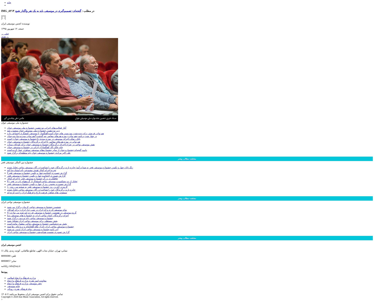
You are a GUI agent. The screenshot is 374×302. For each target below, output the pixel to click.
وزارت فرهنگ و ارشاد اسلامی (21, 278)
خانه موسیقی (13, 286)
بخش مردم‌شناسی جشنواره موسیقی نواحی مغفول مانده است (37, 224)
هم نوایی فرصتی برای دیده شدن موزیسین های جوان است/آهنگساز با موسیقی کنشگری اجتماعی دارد (55, 133)
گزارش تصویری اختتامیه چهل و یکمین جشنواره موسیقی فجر (36, 176)
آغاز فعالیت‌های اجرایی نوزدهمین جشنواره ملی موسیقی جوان (36, 128)
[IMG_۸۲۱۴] (59, 120)
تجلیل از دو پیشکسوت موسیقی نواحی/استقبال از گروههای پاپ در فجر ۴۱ (42, 181)
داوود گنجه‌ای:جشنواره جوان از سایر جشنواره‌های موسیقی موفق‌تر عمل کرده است (47, 150)
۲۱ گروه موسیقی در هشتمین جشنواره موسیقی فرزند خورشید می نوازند (41, 212)
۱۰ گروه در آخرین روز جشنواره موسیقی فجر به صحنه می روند (37, 187)
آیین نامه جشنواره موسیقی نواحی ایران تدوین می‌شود (32, 229)
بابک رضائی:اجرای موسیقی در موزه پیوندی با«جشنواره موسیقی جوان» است (43, 139)
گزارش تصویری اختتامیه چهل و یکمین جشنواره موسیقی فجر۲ (37, 173)
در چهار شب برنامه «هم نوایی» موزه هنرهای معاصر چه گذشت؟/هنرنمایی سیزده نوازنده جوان (52, 136)
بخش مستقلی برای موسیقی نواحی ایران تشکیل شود (32, 221)
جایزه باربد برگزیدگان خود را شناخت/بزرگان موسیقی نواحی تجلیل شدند (41, 190)
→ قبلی (5, 34)
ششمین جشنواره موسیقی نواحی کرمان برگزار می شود (34, 207)
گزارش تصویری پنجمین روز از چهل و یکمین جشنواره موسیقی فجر (39, 184)
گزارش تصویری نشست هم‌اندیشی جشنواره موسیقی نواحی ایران (38, 232)
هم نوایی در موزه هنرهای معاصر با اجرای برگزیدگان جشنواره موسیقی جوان (43, 142)
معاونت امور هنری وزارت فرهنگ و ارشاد (26, 280)
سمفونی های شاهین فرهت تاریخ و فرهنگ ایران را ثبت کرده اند (37, 192)
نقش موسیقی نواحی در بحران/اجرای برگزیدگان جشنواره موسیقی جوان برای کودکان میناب (51, 144)
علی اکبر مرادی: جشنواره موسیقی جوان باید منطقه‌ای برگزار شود (39, 153)
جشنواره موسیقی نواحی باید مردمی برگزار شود (30, 218)
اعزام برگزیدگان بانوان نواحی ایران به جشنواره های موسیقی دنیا (38, 215)
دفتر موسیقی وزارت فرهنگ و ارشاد (24, 283)
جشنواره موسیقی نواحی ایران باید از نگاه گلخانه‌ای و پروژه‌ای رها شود (40, 226)
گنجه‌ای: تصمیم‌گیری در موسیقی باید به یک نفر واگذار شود (48, 10)
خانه (9, 2)
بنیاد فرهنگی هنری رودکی (19, 289)
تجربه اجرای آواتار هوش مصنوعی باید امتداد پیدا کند (31, 170)
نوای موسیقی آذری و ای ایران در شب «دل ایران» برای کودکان (37, 210)
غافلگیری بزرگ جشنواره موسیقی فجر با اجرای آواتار (32, 178)
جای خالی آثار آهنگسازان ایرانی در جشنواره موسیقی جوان (35, 147)
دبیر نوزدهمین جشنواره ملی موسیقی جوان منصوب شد (33, 130)
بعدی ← (5, 36)
